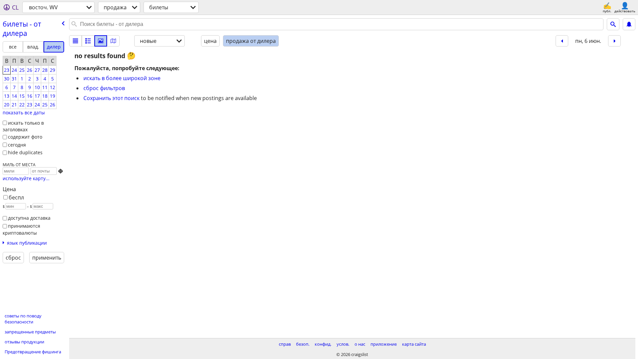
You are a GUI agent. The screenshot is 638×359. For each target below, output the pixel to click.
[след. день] (614, 41)
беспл (16, 197)
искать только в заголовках (23, 126)
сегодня (17, 145)
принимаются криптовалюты (21, 229)
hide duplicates (25, 152)
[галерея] (100, 41)
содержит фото (25, 137)
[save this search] (629, 24)
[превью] (88, 41)
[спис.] (75, 41)
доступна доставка (29, 218)
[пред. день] (562, 41)
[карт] (113, 41)
